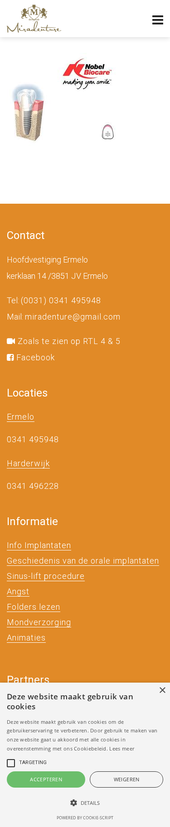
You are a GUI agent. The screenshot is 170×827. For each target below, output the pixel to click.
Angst (18, 591)
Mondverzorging (39, 622)
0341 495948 (33, 439)
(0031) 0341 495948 (61, 300)
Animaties (26, 637)
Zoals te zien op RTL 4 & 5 (68, 341)
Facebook (34, 357)
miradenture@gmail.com (73, 316)
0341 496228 (33, 486)
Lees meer (121, 748)
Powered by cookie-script (85, 818)
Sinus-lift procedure (46, 576)
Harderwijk (28, 463)
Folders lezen (33, 607)
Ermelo (20, 416)
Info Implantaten (39, 545)
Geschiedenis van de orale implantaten (83, 560)
